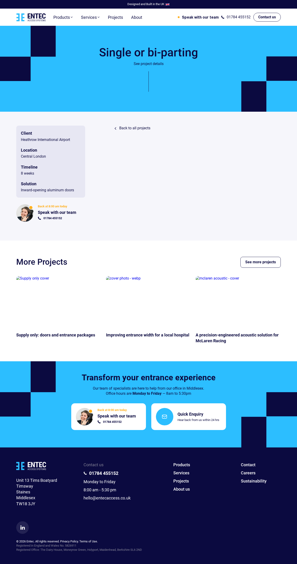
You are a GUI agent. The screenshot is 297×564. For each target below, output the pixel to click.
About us (181, 489)
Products (181, 464)
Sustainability (254, 481)
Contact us (267, 17)
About (136, 17)
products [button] (61, 17)
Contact (248, 464)
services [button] (89, 17)
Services (181, 472)
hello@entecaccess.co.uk (107, 498)
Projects (115, 17)
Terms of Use (88, 541)
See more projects (260, 262)
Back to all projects (134, 128)
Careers (248, 472)
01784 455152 (239, 17)
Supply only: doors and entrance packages (55, 335)
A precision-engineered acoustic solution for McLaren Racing (237, 338)
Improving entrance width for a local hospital (147, 335)
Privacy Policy (69, 541)
